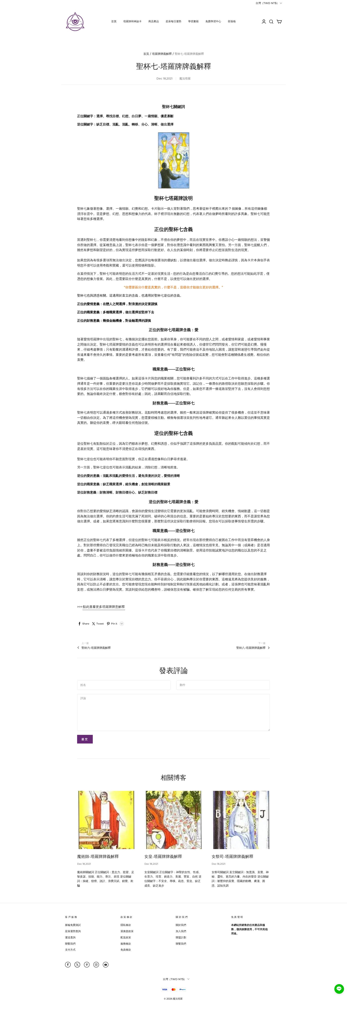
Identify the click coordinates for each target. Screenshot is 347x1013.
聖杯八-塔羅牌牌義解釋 (250, 648)
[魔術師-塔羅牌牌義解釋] (106, 820)
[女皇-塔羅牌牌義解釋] (173, 820)
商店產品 (153, 21)
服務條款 (125, 943)
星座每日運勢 (173, 21)
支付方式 (70, 949)
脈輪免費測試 (73, 925)
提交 (85, 739)
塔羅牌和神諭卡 (132, 21)
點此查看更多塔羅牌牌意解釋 (104, 607)
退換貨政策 (127, 931)
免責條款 (125, 949)
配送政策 (125, 937)
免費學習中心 (213, 21)
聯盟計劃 (181, 937)
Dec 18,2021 (84, 863)
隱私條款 (125, 925)
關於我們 (181, 925)
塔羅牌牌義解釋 (162, 54)
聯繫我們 (70, 943)
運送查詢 (70, 937)
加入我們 (181, 931)
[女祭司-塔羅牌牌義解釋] (241, 820)
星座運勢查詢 (73, 931)
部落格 (232, 21)
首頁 (113, 21)
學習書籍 (193, 21)
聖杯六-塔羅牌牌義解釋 (96, 648)
